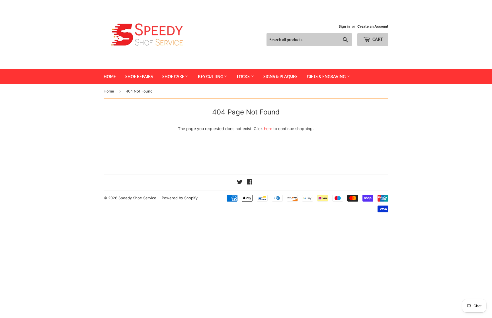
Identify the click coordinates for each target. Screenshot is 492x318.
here (268, 128)
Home (110, 76)
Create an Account (372, 26)
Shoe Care (173, 76)
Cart (377, 39)
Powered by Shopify (180, 198)
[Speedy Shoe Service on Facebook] (250, 182)
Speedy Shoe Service (137, 198)
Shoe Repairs (139, 76)
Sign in (344, 26)
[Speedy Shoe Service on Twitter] (240, 182)
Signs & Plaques (280, 76)
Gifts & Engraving (327, 76)
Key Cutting (211, 76)
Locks (244, 76)
